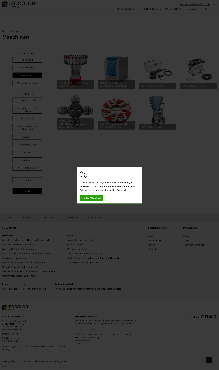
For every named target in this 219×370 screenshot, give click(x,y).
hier (127, 189)
